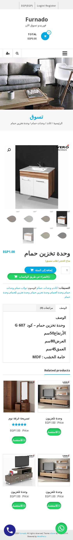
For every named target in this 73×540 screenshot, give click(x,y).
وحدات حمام (38, 123)
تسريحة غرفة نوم (19, 418)
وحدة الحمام (56, 292)
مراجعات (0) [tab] (46, 308)
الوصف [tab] (63, 308)
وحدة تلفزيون (54, 418)
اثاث (49, 123)
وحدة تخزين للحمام (20, 292)
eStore (52, 533)
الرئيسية (58, 123)
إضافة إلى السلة (43, 270)
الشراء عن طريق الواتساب (33, 276)
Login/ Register (46, 5)
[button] (8, 150)
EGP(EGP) (27, 5)
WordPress (41, 536)
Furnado (36, 19)
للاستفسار (52, 432)
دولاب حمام (21, 288)
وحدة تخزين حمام (40, 292)
